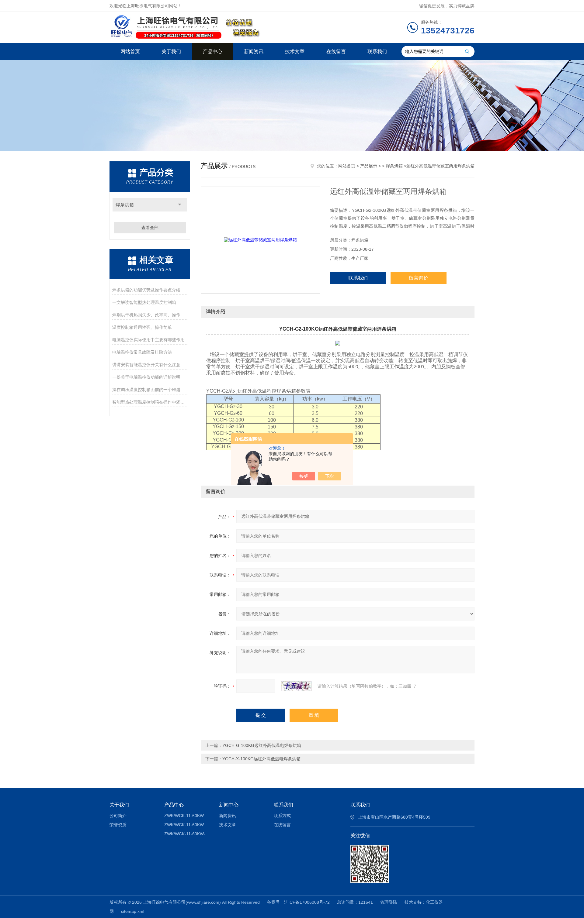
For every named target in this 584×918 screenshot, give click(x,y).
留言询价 (418, 277)
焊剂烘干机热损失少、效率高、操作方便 (149, 314)
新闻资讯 (253, 51)
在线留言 (336, 51)
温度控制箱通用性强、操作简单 (142, 327)
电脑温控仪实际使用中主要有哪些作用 (148, 339)
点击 (179, 204)
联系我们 (377, 51)
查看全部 (149, 227)
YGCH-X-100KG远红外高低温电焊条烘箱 (261, 758)
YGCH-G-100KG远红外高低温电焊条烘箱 (261, 745)
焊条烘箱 (125, 204)
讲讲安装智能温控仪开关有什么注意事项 (149, 364)
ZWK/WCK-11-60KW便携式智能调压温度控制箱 (187, 824)
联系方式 (282, 815)
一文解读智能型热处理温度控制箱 (144, 302)
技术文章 (294, 51)
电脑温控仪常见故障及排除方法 (142, 352)
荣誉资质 (118, 824)
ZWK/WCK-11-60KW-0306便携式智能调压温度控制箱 (187, 833)
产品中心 (212, 51)
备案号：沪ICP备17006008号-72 (298, 902)
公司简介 (118, 815)
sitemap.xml (132, 911)
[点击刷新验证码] (296, 686)
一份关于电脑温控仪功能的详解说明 (146, 377)
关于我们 (171, 51)
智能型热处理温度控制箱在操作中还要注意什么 (149, 402)
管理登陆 (388, 902)
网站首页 (130, 51)
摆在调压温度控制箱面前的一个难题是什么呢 (149, 389)
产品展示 (368, 165)
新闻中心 (228, 804)
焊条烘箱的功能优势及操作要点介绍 (146, 289)
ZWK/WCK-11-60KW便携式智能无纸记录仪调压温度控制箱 (187, 815)
